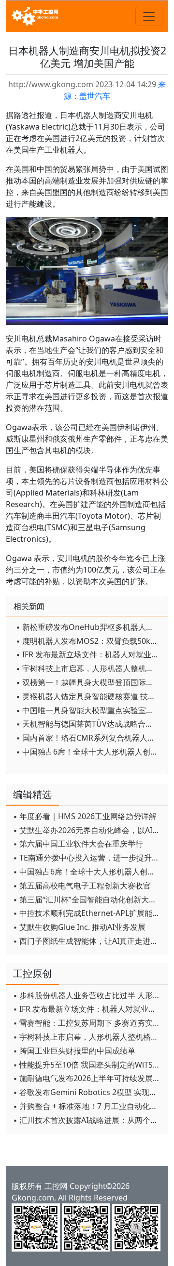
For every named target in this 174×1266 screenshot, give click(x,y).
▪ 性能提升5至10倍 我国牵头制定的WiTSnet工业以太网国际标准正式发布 (88, 1064)
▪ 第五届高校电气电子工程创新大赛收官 (82, 885)
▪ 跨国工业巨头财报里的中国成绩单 (74, 1050)
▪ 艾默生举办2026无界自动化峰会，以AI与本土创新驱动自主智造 (88, 830)
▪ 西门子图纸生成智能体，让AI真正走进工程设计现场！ (88, 941)
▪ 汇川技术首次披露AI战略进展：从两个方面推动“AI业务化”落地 (88, 1120)
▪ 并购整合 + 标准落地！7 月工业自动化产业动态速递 (88, 1106)
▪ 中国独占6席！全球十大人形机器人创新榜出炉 (89, 751)
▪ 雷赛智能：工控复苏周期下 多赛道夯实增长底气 (88, 1023)
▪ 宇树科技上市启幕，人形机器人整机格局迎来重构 (89, 668)
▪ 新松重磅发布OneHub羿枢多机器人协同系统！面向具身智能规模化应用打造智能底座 (89, 627)
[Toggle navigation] (148, 16)
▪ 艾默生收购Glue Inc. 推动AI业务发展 (79, 927)
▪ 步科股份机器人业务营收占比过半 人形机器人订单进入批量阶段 (88, 995)
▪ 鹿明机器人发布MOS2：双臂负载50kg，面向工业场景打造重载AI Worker (89, 641)
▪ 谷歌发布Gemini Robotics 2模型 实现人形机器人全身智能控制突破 (88, 1092)
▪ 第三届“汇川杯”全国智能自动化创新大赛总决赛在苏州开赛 (88, 899)
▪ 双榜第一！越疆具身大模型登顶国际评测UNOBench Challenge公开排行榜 (89, 682)
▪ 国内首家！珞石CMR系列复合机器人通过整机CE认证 (89, 737)
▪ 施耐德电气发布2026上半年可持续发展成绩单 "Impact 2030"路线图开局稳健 (88, 1078)
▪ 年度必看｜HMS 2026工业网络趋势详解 (85, 816)
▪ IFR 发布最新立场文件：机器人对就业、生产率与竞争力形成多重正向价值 (89, 654)
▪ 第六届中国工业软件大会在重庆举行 (78, 843)
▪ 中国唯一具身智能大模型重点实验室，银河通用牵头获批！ (89, 710)
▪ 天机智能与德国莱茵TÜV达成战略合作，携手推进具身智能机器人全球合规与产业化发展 (89, 723)
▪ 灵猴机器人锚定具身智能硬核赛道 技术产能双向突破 (89, 696)
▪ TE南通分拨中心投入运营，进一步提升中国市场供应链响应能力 (88, 857)
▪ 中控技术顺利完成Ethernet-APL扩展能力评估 (88, 913)
